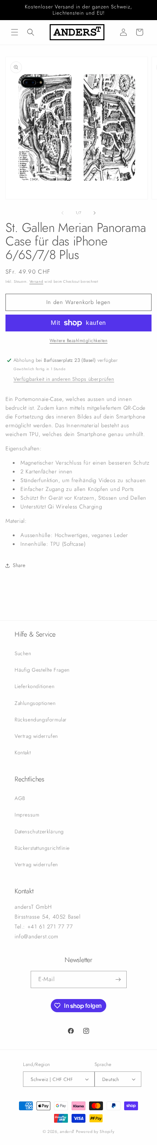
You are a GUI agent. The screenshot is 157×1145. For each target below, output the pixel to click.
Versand (36, 281)
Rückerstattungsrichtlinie (42, 848)
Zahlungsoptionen (35, 703)
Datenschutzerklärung (39, 831)
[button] (15, 32)
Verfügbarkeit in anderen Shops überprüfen (64, 379)
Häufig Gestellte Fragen (42, 669)
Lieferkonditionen (34, 686)
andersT (67, 1131)
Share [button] (19, 565)
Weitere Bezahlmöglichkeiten (79, 340)
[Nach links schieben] (62, 213)
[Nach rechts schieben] (95, 213)
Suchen (23, 653)
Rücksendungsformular (41, 719)
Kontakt (23, 752)
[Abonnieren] (118, 979)
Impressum (27, 814)
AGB (20, 798)
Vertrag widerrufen (36, 736)
